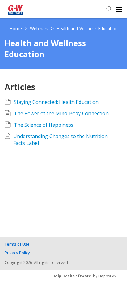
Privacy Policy (17, 252)
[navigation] (119, 9)
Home (16, 28)
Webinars (40, 28)
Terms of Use (17, 244)
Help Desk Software (71, 276)
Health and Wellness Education (87, 28)
